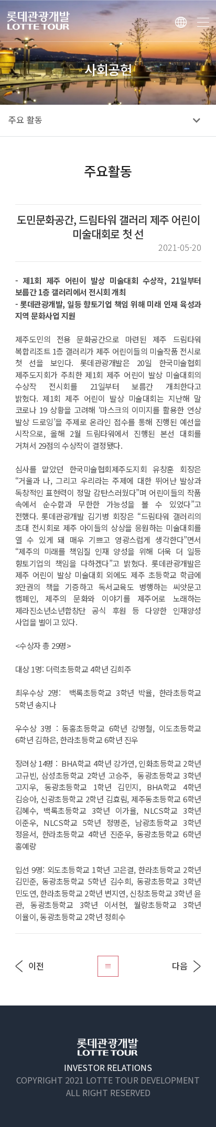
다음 (180, 965)
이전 (36, 965)
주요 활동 (25, 120)
